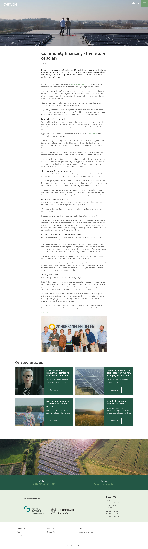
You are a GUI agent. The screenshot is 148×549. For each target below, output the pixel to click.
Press (18, 532)
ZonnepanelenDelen (77, 84)
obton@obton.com (112, 511)
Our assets (51, 532)
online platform (92, 134)
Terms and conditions (85, 532)
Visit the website (47, 312)
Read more (54, 390)
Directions (109, 508)
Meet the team (22, 536)
